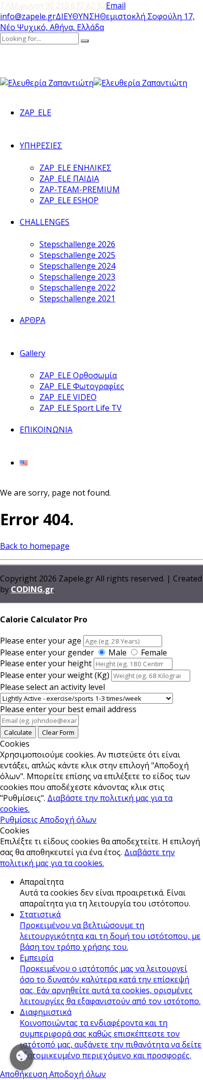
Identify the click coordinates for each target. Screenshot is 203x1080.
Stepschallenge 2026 (77, 244)
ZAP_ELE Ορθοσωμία (78, 375)
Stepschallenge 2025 (77, 255)
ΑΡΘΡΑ (32, 320)
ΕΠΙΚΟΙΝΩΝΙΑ (46, 429)
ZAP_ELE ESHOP (69, 200)
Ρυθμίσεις (20, 819)
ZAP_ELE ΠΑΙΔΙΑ (69, 178)
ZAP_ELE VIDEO (68, 397)
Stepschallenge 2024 (77, 265)
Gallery (32, 353)
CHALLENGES (44, 221)
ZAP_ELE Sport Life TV (80, 407)
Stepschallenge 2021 (77, 298)
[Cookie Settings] (22, 1057)
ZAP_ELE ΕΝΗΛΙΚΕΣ (75, 167)
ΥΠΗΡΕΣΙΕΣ (41, 145)
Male (117, 652)
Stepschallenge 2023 (77, 276)
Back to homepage (34, 545)
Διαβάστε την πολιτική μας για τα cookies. (87, 857)
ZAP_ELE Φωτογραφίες (81, 386)
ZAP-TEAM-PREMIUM (79, 189)
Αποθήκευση (24, 1074)
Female (154, 652)
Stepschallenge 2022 (77, 287)
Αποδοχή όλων (68, 819)
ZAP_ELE (35, 112)
